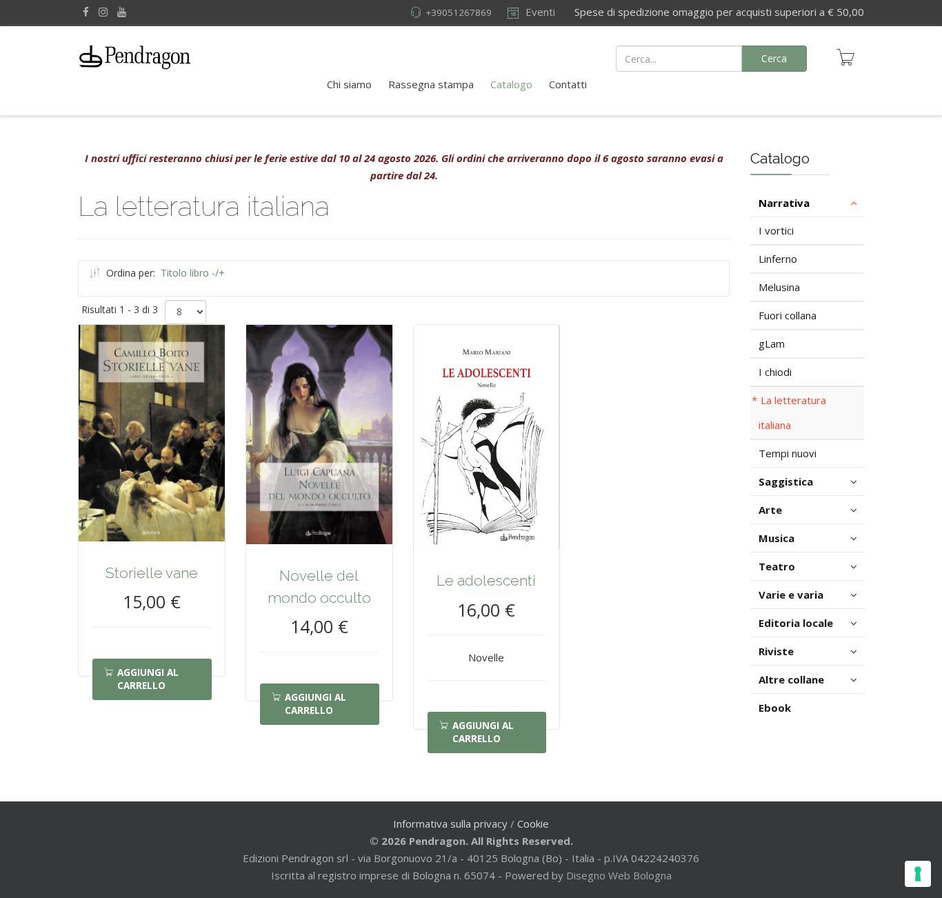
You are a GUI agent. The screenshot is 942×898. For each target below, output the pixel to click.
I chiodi (775, 372)
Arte (770, 510)
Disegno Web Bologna (619, 875)
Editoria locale (796, 623)
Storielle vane (152, 572)
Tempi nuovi (787, 453)
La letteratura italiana (792, 412)
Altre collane (791, 679)
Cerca (774, 58)
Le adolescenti (486, 580)
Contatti (568, 84)
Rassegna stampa (431, 84)
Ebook (775, 708)
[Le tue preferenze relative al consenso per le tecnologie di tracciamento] (918, 874)
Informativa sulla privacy (450, 823)
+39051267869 (458, 12)
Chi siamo (349, 84)
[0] (845, 57)
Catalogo (511, 84)
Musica (776, 538)
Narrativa (784, 203)
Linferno (778, 259)
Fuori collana (787, 315)
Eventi (539, 12)
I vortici (776, 230)
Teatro (777, 566)
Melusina (779, 287)
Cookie (533, 823)
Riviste (776, 651)
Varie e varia (791, 594)
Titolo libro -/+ (193, 272)
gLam (772, 343)
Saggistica (786, 481)
